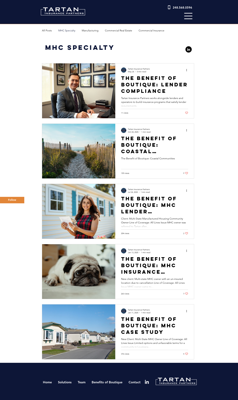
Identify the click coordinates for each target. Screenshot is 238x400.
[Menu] (188, 16)
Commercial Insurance (151, 30)
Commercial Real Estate (118, 30)
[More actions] (188, 70)
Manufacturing (90, 30)
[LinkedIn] (188, 49)
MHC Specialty (66, 30)
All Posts (47, 30)
